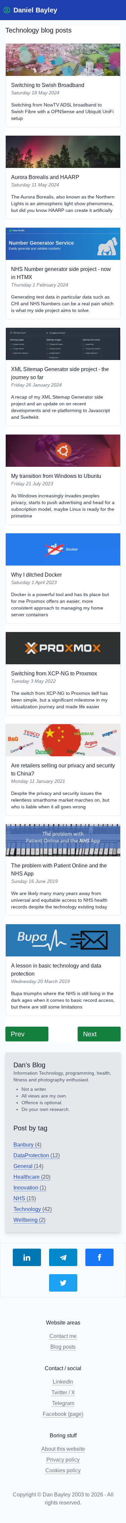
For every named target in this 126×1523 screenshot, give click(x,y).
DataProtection (36, 1155)
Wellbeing (29, 1220)
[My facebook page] (99, 1257)
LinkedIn (63, 1382)
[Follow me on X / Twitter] (63, 1283)
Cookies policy (63, 1470)
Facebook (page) (63, 1414)
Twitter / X (63, 1392)
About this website (63, 1449)
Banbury (27, 1145)
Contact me (63, 1336)
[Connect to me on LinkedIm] (27, 1257)
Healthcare (31, 1177)
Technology (32, 1209)
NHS (24, 1198)
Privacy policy (63, 1460)
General (28, 1166)
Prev (18, 1034)
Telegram (63, 1403)
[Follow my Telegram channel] (63, 1257)
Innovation (29, 1188)
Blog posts (63, 1347)
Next (90, 1034)
